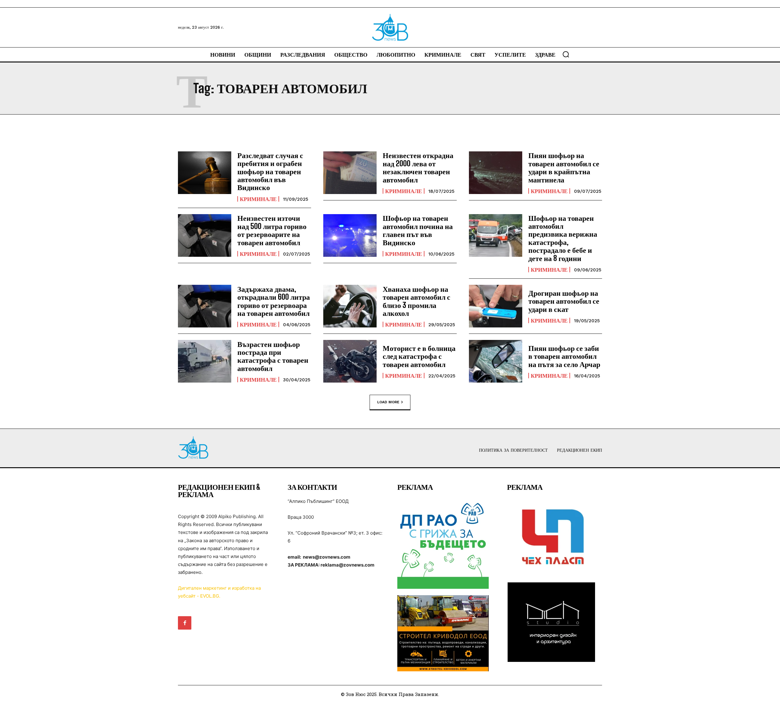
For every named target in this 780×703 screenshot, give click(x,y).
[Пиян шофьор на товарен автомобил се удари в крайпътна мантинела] (495, 172)
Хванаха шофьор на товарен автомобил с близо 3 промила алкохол (416, 300)
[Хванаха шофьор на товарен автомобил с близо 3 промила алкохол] (350, 306)
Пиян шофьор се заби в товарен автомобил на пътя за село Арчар (564, 356)
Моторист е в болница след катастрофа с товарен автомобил (419, 356)
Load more (388, 402)
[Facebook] (184, 623)
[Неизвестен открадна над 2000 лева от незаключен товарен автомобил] (350, 172)
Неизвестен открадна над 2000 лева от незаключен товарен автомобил (418, 167)
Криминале (258, 199)
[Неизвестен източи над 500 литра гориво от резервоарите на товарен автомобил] (204, 235)
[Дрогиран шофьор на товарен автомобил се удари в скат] (495, 306)
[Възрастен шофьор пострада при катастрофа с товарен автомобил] (204, 361)
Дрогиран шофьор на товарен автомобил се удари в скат (563, 300)
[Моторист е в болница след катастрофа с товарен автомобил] (350, 361)
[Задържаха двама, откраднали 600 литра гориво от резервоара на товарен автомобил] (204, 306)
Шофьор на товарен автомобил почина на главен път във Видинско (418, 230)
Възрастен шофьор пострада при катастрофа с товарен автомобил (272, 356)
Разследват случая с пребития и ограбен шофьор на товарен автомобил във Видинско (270, 171)
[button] (565, 54)
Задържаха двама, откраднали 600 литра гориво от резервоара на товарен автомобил (273, 300)
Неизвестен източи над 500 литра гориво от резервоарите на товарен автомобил (272, 230)
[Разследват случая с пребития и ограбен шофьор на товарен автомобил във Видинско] (204, 172)
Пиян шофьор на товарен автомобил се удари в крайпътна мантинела (563, 167)
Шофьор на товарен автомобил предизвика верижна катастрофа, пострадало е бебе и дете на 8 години (562, 238)
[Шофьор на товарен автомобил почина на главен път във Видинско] (350, 235)
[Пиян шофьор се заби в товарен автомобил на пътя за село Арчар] (495, 361)
